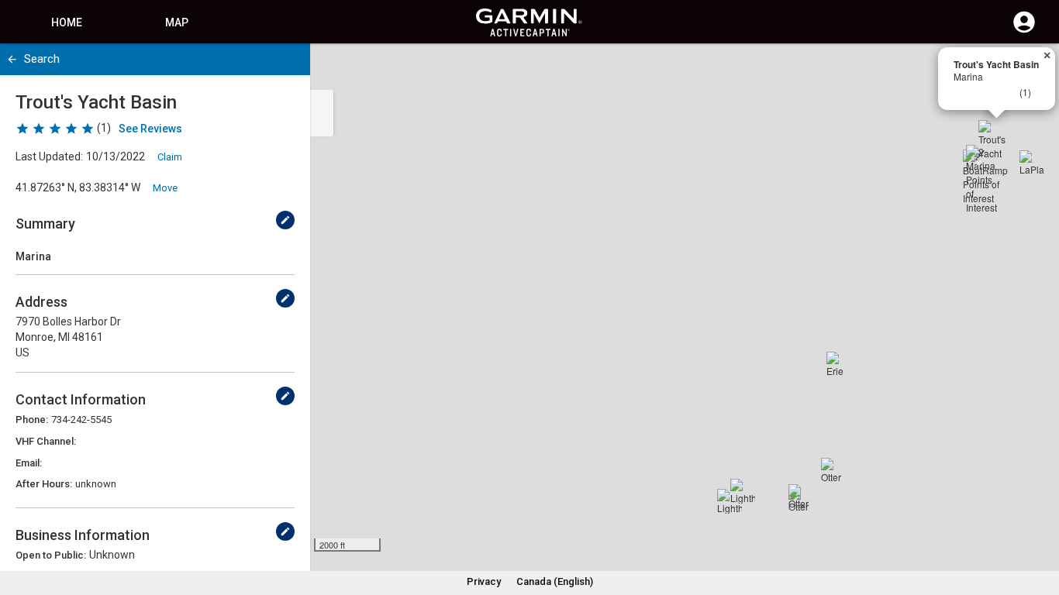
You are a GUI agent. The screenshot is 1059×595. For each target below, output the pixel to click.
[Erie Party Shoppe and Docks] (838, 364)
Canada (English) (554, 581)
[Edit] (285, 220)
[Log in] (1024, 31)
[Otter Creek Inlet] (833, 470)
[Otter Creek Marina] (800, 496)
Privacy (484, 581)
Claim (169, 157)
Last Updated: (49, 156)
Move (165, 188)
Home (66, 22)
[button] (1039, 524)
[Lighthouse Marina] (742, 491)
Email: (29, 463)
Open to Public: (51, 555)
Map (176, 22)
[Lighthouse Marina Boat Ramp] (729, 501)
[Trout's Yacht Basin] (997, 138)
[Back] (12, 59)
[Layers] (1032, 69)
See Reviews (150, 128)
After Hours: (44, 484)
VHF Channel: (46, 441)
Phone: (32, 419)
